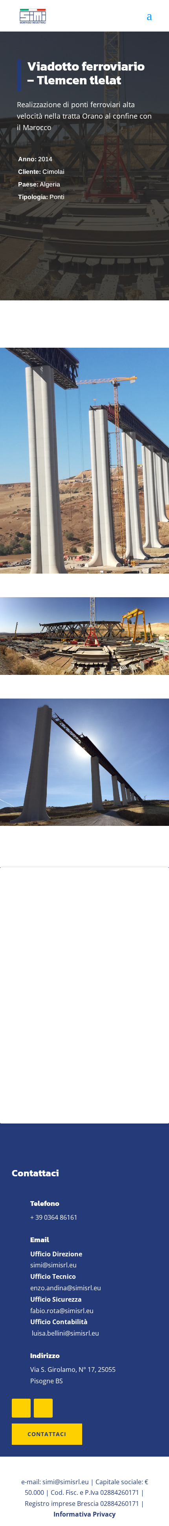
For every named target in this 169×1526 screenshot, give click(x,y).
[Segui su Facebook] (21, 1408)
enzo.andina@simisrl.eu (65, 1288)
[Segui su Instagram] (43, 1408)
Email (39, 1239)
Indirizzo (45, 1355)
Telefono (44, 1203)
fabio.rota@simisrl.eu (62, 1310)
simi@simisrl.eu (53, 1265)
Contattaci (47, 1434)
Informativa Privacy (84, 1514)
